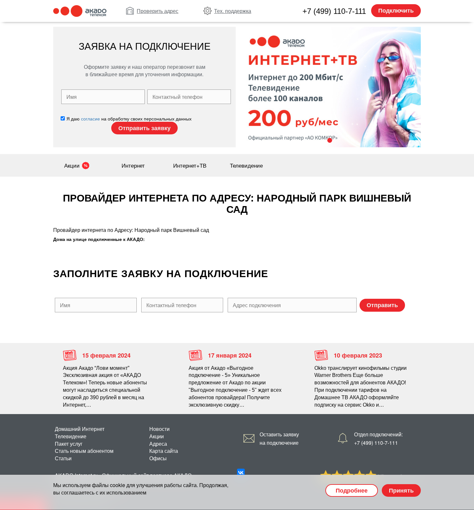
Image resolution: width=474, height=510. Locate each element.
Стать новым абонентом (84, 450)
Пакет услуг (69, 443)
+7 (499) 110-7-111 (334, 11)
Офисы (158, 458)
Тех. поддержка (232, 11)
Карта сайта (163, 450)
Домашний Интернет (79, 428)
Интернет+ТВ (189, 165)
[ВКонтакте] (241, 472)
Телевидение (246, 165)
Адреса (158, 443)
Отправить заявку (144, 128)
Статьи (63, 458)
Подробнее (352, 490)
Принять (401, 490)
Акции (72, 165)
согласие (90, 118)
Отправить (382, 305)
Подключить (396, 10)
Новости (159, 428)
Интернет (133, 165)
